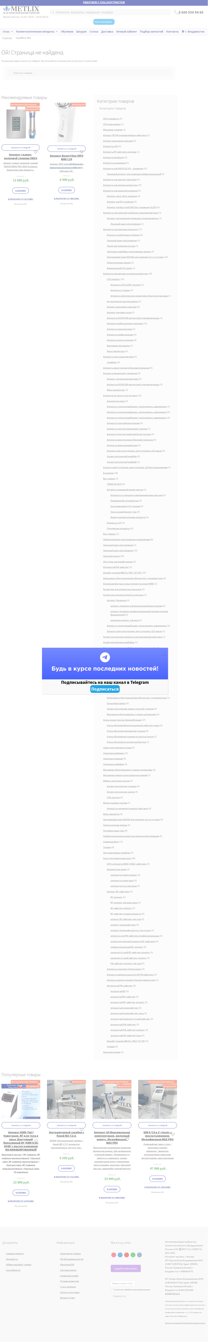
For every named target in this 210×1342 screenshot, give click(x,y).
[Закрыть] (163, 653)
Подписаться (105, 689)
